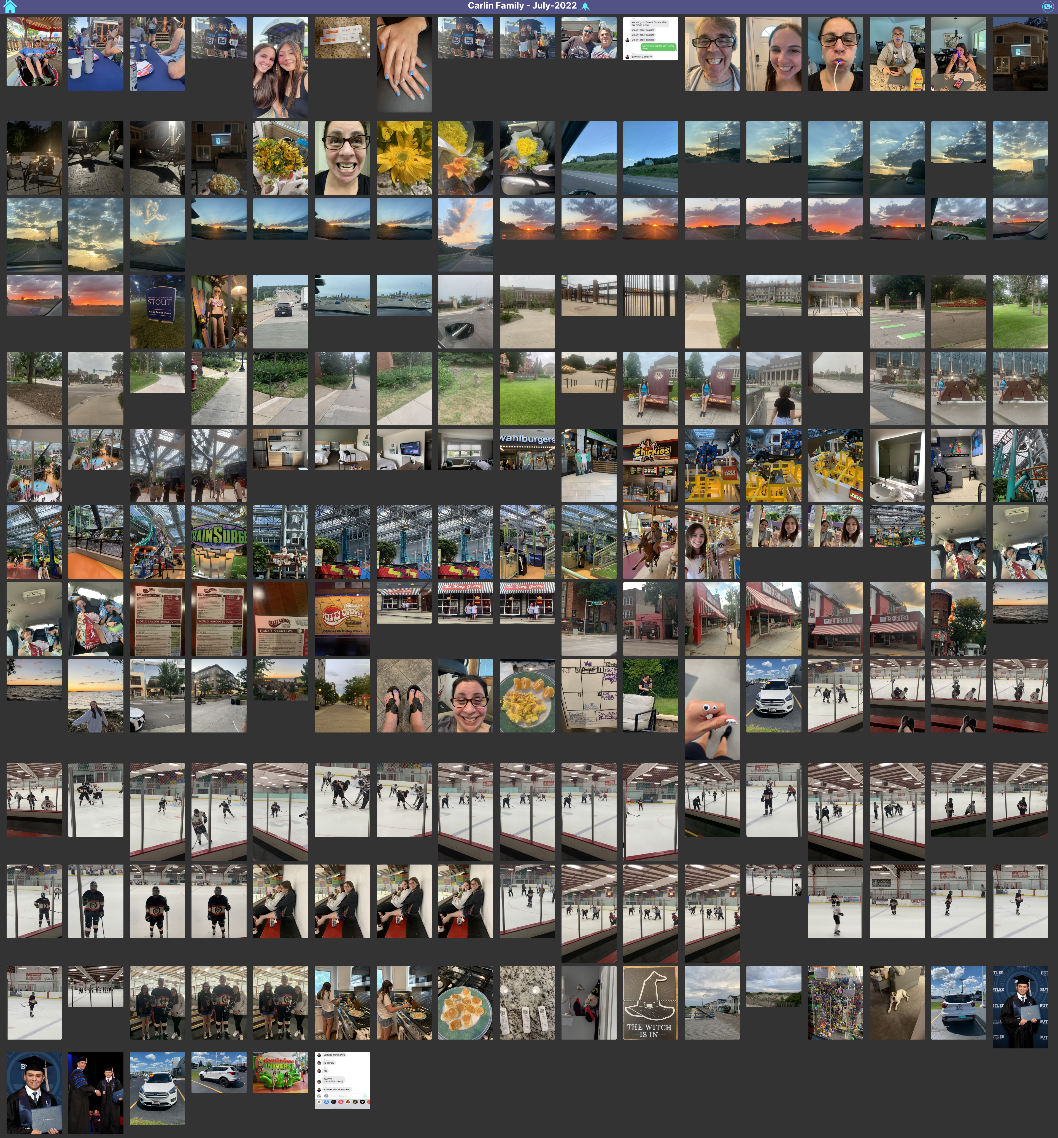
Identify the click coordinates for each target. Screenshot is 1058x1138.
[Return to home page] (10, 7)
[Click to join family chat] (1048, 7)
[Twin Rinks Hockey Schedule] (583, 7)
